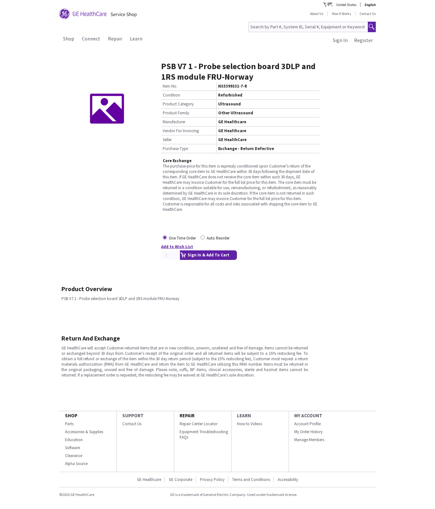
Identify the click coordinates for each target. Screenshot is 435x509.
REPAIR (187, 415)
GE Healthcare (149, 479)
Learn (136, 38)
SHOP (71, 415)
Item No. (170, 86)
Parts (69, 424)
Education (74, 439)
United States (346, 5)
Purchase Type (175, 148)
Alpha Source (76, 463)
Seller (167, 139)
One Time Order (182, 238)
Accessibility (288, 479)
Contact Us (368, 13)
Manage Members (309, 439)
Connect (91, 38)
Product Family (176, 113)
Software (72, 447)
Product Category (178, 104)
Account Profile (307, 424)
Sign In (340, 40)
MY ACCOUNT (308, 415)
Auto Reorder (218, 238)
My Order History (308, 431)
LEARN (244, 415)
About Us (316, 13)
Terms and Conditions (251, 479)
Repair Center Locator (199, 424)
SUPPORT (133, 415)
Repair (115, 38)
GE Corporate (180, 479)
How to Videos (249, 424)
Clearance (73, 455)
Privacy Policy (212, 479)
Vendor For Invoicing (181, 130)
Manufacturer (174, 122)
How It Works (341, 13)
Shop (68, 38)
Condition (171, 95)
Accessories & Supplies (84, 431)
